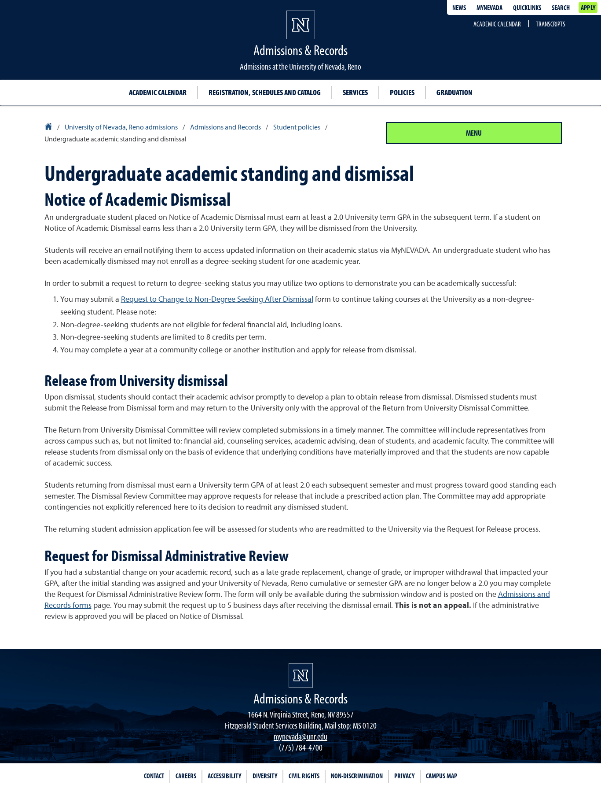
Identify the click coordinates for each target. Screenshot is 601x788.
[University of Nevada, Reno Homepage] (301, 675)
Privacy (404, 775)
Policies (402, 92)
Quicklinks (527, 7)
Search (561, 7)
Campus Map (441, 775)
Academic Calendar (497, 23)
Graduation (454, 92)
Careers (186, 775)
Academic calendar (158, 92)
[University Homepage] (49, 127)
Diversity (265, 775)
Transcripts (550, 23)
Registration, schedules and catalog (265, 92)
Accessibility (224, 775)
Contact (154, 775)
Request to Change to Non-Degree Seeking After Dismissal (217, 299)
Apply (588, 7)
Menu (474, 133)
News (459, 7)
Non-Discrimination (357, 775)
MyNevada (489, 7)
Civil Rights (304, 775)
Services (355, 92)
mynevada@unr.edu (300, 736)
